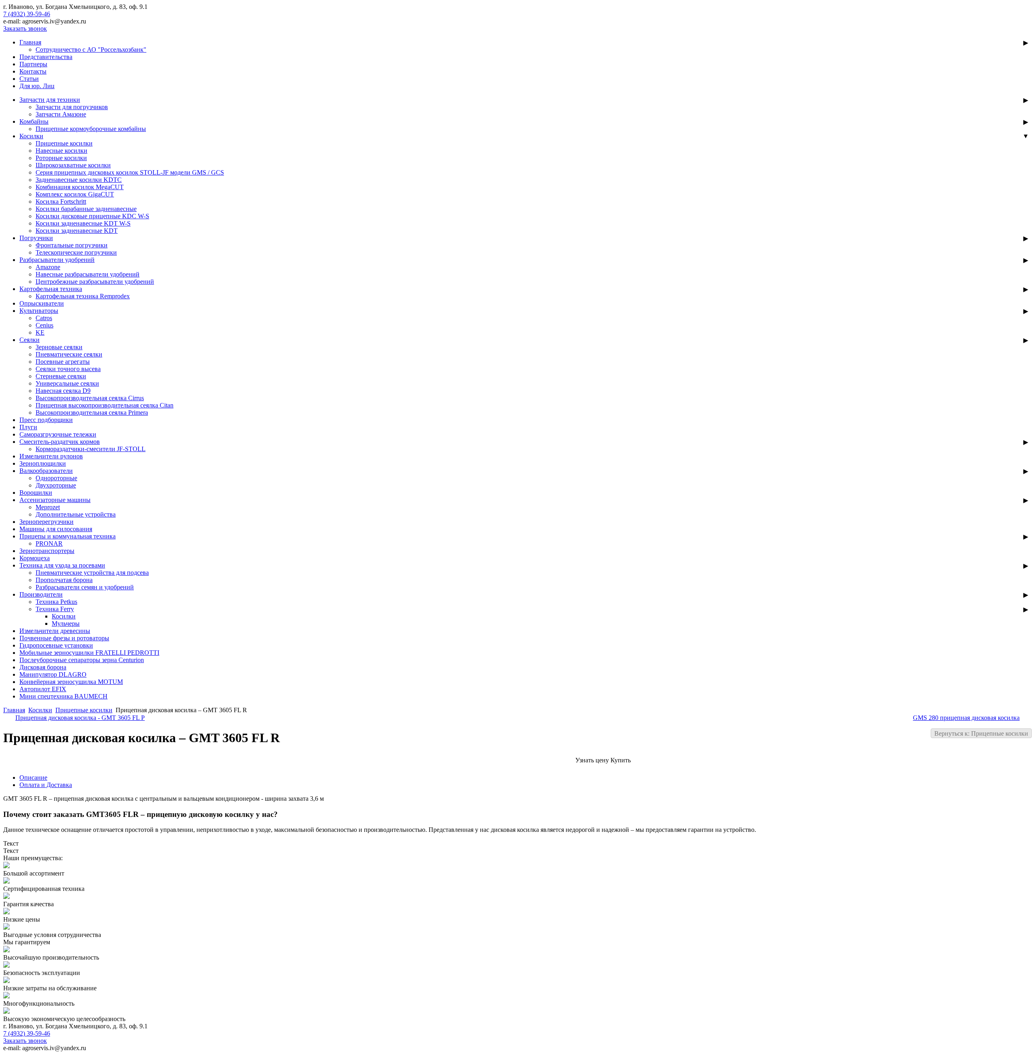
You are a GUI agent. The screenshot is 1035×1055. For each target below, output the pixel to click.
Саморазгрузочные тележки (57, 434)
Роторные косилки (61, 157)
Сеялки (29, 339)
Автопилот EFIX (42, 689)
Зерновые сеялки (59, 347)
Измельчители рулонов (51, 456)
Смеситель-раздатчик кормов (59, 441)
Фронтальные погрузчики (72, 245)
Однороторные (56, 478)
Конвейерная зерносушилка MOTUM (71, 681)
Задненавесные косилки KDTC (79, 179)
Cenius (44, 325)
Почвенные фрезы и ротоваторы (64, 638)
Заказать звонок (25, 28)
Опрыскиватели (41, 303)
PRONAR (49, 543)
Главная (30, 42)
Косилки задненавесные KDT (77, 230)
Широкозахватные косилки (73, 165)
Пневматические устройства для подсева (92, 572)
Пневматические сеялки (69, 354)
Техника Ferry (55, 609)
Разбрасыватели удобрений (57, 259)
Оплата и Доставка (45, 784)
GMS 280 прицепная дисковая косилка (966, 717)
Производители (41, 594)
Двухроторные (56, 485)
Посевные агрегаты (63, 361)
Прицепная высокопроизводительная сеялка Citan (104, 405)
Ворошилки (35, 492)
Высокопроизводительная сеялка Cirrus (90, 398)
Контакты (32, 71)
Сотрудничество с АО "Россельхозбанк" (91, 49)
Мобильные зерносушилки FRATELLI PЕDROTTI (89, 652)
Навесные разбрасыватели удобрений (87, 274)
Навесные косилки (61, 150)
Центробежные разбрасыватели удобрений (95, 281)
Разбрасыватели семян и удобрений (85, 587)
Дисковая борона (42, 667)
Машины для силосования (55, 528)
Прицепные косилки (64, 143)
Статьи (29, 78)
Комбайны (34, 121)
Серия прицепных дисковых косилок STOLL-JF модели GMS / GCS (130, 172)
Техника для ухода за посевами (62, 565)
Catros (44, 317)
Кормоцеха (34, 558)
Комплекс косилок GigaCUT (75, 194)
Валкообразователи (46, 470)
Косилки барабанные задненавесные (86, 208)
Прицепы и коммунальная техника (67, 536)
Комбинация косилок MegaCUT (80, 187)
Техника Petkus (56, 601)
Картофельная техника (50, 288)
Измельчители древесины (54, 630)
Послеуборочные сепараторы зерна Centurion (81, 659)
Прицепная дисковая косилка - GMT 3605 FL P (80, 717)
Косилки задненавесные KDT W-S (83, 223)
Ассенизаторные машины (55, 499)
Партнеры (33, 64)
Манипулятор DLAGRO (53, 674)
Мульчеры (66, 623)
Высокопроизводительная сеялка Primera (92, 412)
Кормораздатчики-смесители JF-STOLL (91, 448)
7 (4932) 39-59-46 (26, 14)
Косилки (31, 136)
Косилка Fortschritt (61, 201)
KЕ (40, 332)
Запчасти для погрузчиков (72, 106)
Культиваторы (38, 310)
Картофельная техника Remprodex (83, 296)
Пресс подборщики (46, 419)
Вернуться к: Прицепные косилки (981, 733)
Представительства (45, 56)
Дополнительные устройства (76, 514)
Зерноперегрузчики (46, 521)
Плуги (28, 427)
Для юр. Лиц (37, 85)
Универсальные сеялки (67, 383)
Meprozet (48, 507)
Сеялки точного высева (68, 368)
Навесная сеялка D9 (63, 390)
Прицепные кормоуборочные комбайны (91, 128)
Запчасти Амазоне (61, 114)
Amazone (48, 267)
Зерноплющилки (42, 463)
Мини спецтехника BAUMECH (63, 696)
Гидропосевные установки (56, 645)
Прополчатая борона (64, 579)
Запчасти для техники (49, 99)
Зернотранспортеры (46, 550)
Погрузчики (36, 237)
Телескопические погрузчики (76, 252)
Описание (33, 777)
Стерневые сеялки (61, 376)
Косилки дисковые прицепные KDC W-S (92, 216)
